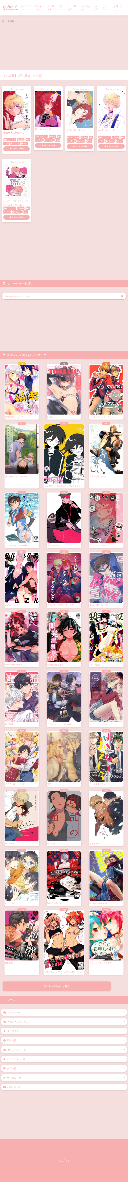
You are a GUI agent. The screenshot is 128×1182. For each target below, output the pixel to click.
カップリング (71, 7)
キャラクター (85, 7)
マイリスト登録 (18, 148)
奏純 (22, 139)
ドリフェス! (11, 139)
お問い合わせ (117, 7)
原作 (61, 7)
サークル (104, 7)
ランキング (38, 7)
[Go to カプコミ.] (3, 21)
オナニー (16, 143)
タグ (96, 7)
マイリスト (50, 7)
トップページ (25, 7)
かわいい (49, 140)
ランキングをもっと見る (57, 1011)
